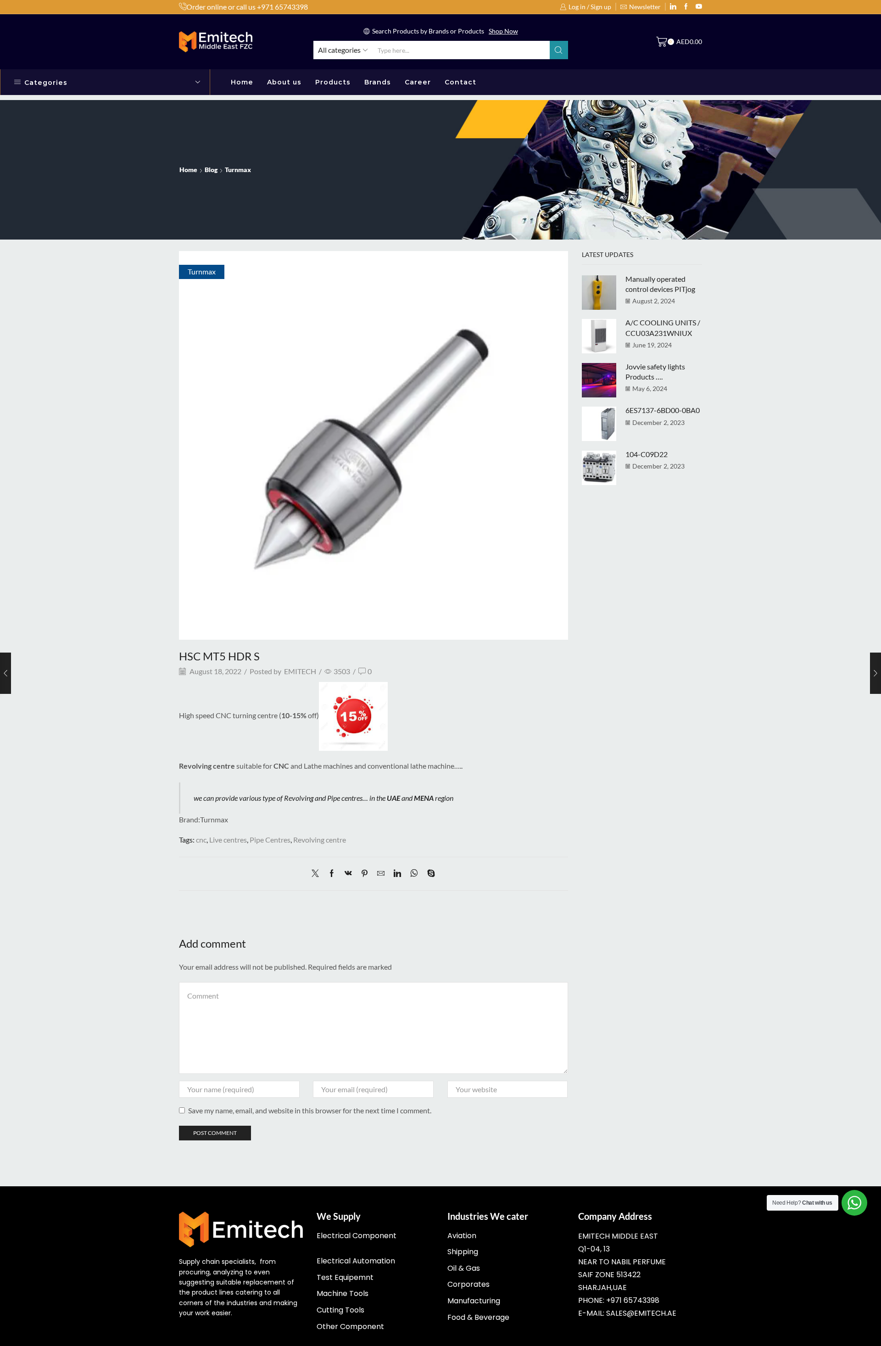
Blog (211, 169)
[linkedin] (397, 873)
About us (284, 82)
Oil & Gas (463, 1268)
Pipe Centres (270, 839)
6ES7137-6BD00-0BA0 (662, 410)
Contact (460, 82)
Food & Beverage (478, 1317)
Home (242, 82)
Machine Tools (342, 1293)
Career (418, 82)
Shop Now (503, 31)
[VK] (348, 873)
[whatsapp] (414, 873)
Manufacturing (473, 1301)
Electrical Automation (356, 1261)
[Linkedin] (673, 7)
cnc (201, 839)
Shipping (462, 1251)
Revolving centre (319, 839)
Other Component (350, 1326)
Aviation (461, 1235)
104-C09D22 (646, 454)
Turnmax (238, 169)
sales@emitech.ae (641, 1313)
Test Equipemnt (345, 1277)
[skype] (429, 873)
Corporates (468, 1284)
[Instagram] (686, 7)
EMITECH (300, 671)
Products (333, 82)
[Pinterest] (365, 873)
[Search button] (559, 50)
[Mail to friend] (381, 873)
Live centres (228, 839)
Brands (377, 82)
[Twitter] (699, 7)
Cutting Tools (340, 1310)
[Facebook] (331, 873)
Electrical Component (356, 1235)
